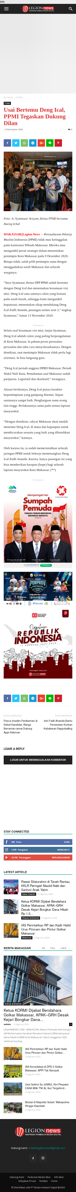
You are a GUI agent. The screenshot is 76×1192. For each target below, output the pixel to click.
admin (7, 1024)
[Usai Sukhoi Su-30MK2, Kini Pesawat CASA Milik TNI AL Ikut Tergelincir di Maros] (13, 1088)
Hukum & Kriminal (30, 918)
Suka (67, 842)
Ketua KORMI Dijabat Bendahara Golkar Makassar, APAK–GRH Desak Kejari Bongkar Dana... (36, 1014)
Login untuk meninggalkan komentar (38, 759)
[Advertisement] (38, 54)
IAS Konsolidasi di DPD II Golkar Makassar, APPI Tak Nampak (44, 1068)
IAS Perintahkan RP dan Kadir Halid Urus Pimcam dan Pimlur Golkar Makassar (45, 929)
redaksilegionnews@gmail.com (46, 1148)
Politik (19, 97)
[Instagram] (43, 1158)
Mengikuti (63, 849)
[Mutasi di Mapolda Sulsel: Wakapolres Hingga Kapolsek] (13, 1106)
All (43, 948)
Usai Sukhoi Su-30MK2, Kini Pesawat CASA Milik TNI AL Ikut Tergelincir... (46, 1086)
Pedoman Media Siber (39, 1177)
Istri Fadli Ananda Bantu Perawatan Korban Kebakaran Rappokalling (58, 724)
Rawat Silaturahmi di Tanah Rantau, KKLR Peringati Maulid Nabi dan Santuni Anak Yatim (45, 885)
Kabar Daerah (28, 894)
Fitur (52, 948)
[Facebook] (33, 1158)
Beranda (8, 97)
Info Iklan (59, 1177)
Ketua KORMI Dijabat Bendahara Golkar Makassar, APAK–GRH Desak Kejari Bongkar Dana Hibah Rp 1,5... (44, 907)
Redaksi (43, 1181)
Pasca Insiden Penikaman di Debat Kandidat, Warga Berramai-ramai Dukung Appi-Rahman (20, 726)
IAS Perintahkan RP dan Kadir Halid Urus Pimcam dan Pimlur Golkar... (46, 1050)
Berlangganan (61, 857)
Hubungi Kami (17, 1177)
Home (54, 1181)
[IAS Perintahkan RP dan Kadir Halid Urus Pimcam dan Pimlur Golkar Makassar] (11, 930)
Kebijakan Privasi (27, 1181)
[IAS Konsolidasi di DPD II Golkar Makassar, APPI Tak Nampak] (13, 1071)
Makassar (26, 937)
